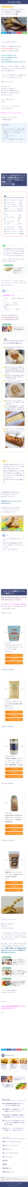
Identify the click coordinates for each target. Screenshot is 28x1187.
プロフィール (7, 1149)
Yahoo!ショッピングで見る (14, 662)
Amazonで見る (14, 655)
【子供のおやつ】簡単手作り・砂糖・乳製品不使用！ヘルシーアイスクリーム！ (14, 1115)
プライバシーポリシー (11, 1183)
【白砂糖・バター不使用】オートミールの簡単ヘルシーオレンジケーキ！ (14, 1110)
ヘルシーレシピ (8, 1156)
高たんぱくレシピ (9, 1172)
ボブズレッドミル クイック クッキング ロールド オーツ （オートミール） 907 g (14, 647)
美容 (5, 1164)
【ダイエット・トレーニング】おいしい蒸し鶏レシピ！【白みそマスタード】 (14, 1129)
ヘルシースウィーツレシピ (11, 1153)
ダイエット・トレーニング (11, 1145)
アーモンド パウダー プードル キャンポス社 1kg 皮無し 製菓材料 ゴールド (14, 704)
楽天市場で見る (14, 659)
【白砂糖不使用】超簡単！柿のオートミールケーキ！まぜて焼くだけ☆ (14, 1104)
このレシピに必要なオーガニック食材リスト (13, 139)
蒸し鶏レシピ (7, 1168)
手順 (7, 137)
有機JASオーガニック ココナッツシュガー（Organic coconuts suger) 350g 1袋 (13, 874)
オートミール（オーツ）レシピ (7, 6)
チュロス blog (14, 2)
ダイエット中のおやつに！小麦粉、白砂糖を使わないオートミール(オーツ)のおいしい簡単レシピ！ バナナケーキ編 (13, 130)
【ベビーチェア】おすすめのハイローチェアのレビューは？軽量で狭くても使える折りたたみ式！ (14, 1122)
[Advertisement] (14, 158)
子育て (6, 1160)
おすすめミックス (12, 135)
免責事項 (19, 1183)
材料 (7, 134)
